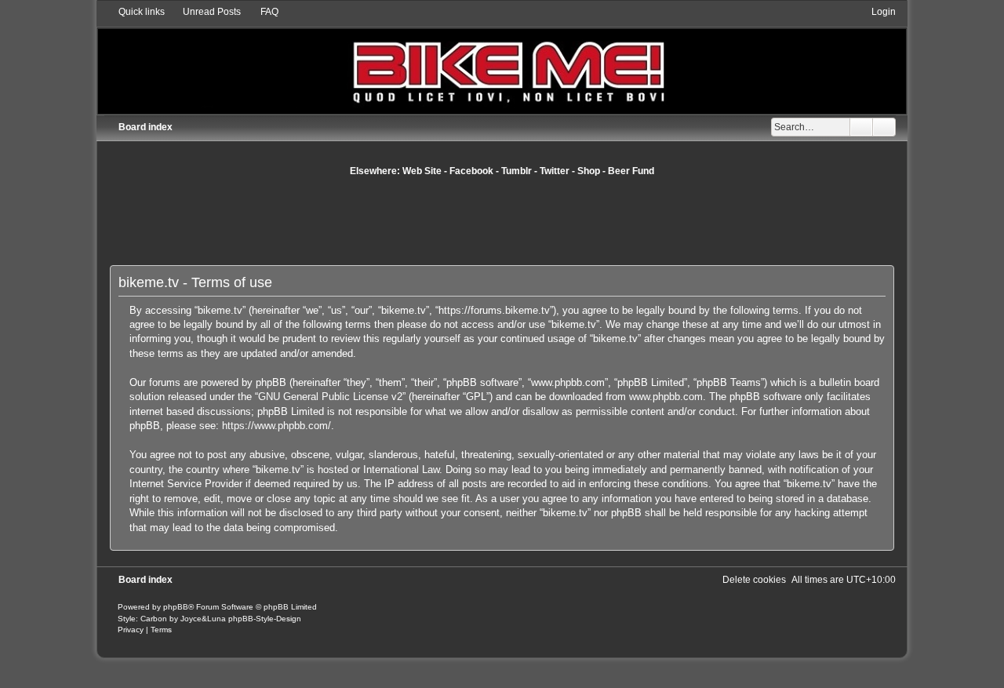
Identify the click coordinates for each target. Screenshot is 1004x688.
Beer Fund (631, 171)
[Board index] (502, 59)
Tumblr (516, 171)
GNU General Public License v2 (330, 396)
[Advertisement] (502, 220)
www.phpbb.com (666, 396)
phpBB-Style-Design (264, 618)
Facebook (471, 171)
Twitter (554, 171)
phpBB (175, 606)
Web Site (422, 171)
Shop (588, 171)
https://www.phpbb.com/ (276, 425)
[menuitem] (205, 11)
